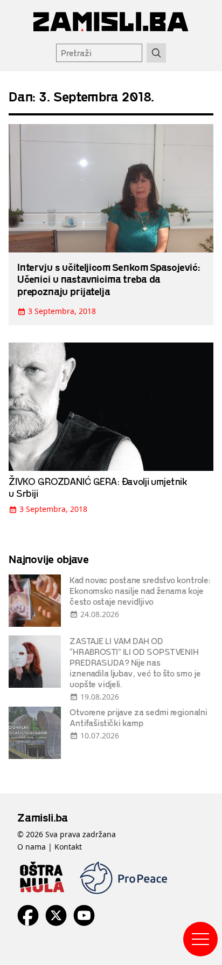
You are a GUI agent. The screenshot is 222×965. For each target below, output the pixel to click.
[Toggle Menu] (200, 939)
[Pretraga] (156, 53)
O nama (31, 846)
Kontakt (68, 846)
